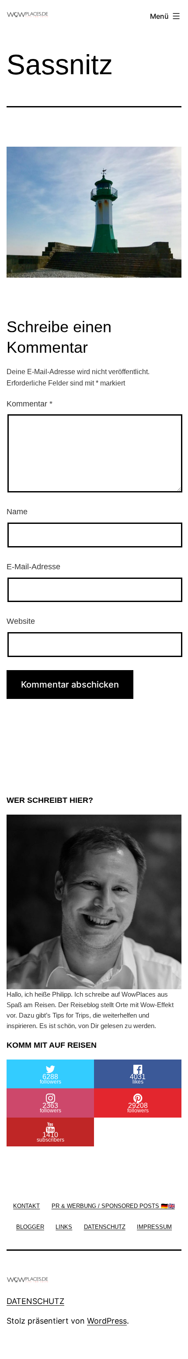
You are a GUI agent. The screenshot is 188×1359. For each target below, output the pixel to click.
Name (17, 511)
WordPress (107, 1320)
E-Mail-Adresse (33, 566)
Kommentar (29, 403)
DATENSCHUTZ (35, 1301)
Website (21, 621)
